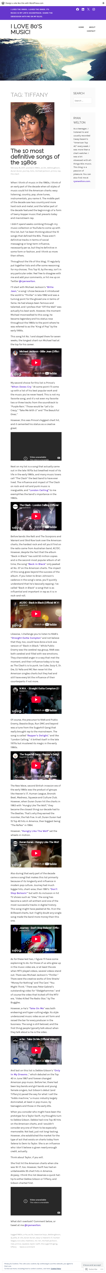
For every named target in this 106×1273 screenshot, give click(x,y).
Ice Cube (21, 1241)
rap (59, 171)
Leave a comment (27, 1247)
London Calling (39, 490)
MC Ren (38, 1241)
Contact (91, 31)
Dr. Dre (20, 1238)
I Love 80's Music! (26, 29)
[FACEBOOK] (77, 9)
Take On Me (37, 1008)
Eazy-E (39, 1238)
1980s (37, 168)
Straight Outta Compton (26, 637)
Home (81, 27)
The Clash (15, 174)
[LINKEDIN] (83, 9)
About (92, 27)
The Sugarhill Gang (49, 1244)
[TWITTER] (88, 9)
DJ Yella (14, 1238)
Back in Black (36, 564)
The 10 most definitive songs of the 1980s (35, 156)
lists (32, 171)
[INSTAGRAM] (93, 9)
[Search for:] (82, 100)
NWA (12, 1244)
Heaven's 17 (47, 1238)
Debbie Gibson (53, 168)
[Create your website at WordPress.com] (53, 3)
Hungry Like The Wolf (35, 831)
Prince (54, 171)
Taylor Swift (35, 1244)
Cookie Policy (56, 1269)
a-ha (25, 1234)
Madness (29, 1241)
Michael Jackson (42, 171)
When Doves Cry (21, 386)
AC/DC (43, 168)
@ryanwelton (27, 281)
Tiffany (14, 1247)
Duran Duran (16, 171)
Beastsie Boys (40, 1234)
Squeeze (25, 1244)
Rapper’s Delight (37, 735)
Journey (26, 171)
